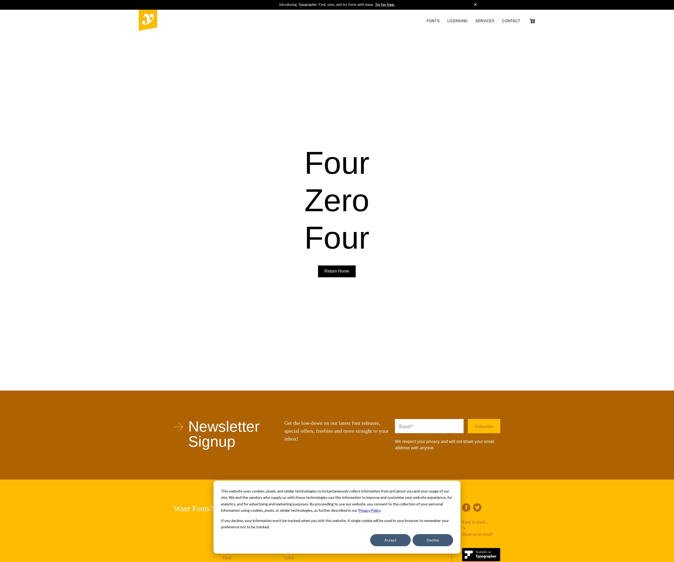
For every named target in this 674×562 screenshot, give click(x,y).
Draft (227, 558)
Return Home (336, 271)
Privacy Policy (369, 510)
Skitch (289, 558)
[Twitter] (477, 507)
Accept (390, 540)
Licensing (457, 21)
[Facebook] (466, 507)
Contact (511, 21)
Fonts (433, 21)
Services (484, 21)
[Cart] (532, 20)
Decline (433, 540)
